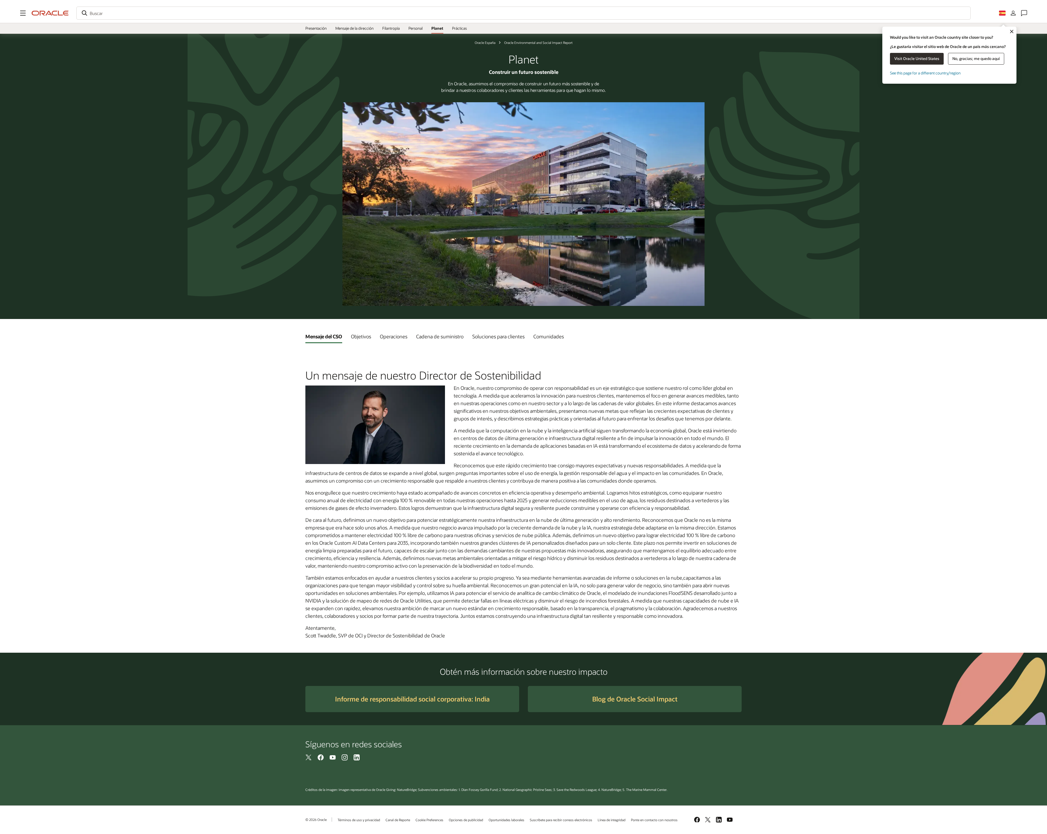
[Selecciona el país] (1002, 13)
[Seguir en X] (308, 757)
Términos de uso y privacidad (359, 820)
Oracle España (485, 42)
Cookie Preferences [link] (429, 820)
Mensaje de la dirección (354, 28)
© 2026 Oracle (316, 819)
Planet (437, 28)
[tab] (324, 336)
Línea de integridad (611, 820)
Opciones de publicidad (466, 820)
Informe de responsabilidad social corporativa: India (412, 699)
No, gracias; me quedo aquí (976, 58)
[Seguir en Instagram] (344, 757)
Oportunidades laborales (506, 820)
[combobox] (523, 13)
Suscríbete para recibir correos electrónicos (561, 820)
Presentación (316, 28)
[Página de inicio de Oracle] (50, 13)
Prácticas (459, 28)
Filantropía (391, 28)
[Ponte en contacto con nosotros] (1024, 13)
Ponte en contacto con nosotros (654, 820)
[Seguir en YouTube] (332, 757)
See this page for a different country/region (925, 73)
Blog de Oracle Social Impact (635, 699)
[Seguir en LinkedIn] (356, 757)
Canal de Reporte (398, 820)
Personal (415, 28)
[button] (23, 13)
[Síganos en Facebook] (320, 757)
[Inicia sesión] (1013, 13)
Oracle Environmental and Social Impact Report (538, 42)
